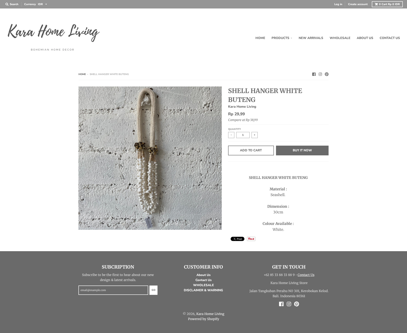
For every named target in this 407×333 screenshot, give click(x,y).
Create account (358, 4)
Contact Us (203, 280)
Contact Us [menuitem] (390, 38)
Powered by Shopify (203, 319)
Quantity (234, 129)
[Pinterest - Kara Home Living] (327, 74)
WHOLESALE (203, 285)
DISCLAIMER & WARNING (203, 290)
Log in (338, 4)
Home (82, 74)
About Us (203, 275)
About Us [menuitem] (365, 38)
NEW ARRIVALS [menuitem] (311, 38)
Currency (30, 4)
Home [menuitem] (260, 38)
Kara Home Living (242, 106)
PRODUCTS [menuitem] (280, 38)
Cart (389, 4)
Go (153, 290)
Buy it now (302, 150)
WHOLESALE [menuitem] (340, 38)
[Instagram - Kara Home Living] (320, 74)
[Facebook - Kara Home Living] (314, 74)
